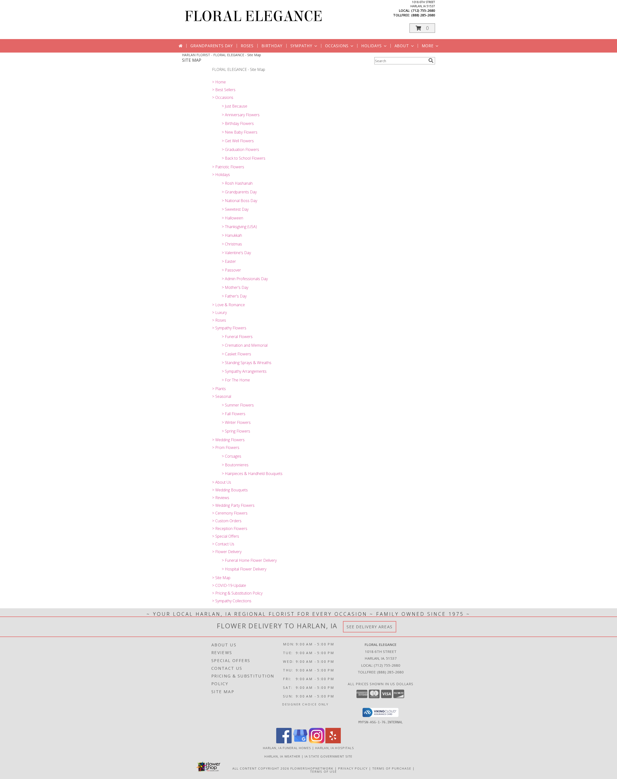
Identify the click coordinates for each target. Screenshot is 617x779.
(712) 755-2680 (423, 10)
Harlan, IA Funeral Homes (287, 748)
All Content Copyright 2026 (260, 768)
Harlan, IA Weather (282, 756)
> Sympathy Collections (231, 600)
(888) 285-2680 (423, 15)
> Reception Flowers (229, 528)
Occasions (337, 45)
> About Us (221, 482)
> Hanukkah (232, 235)
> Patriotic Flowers (228, 166)
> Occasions (222, 97)
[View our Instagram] (316, 742)
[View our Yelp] (333, 742)
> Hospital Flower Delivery (244, 569)
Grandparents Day (211, 45)
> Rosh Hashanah (237, 183)
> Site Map (221, 577)
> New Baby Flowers (239, 132)
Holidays (371, 45)
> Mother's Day (235, 287)
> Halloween (232, 218)
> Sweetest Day (235, 209)
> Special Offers (225, 536)
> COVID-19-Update (229, 585)
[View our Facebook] (284, 742)
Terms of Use (323, 771)
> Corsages (231, 456)
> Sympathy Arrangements (244, 371)
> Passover (231, 270)
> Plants (219, 388)
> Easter (229, 261)
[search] (431, 60)
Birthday (272, 45)
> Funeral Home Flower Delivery (249, 560)
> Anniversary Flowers (241, 114)
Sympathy (301, 45)
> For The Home (236, 380)
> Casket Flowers (236, 354)
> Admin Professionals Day (245, 278)
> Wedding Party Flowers (233, 505)
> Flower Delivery (226, 551)
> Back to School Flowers (243, 158)
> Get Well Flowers (238, 140)
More (428, 45)
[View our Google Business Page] (300, 742)
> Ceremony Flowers (230, 513)
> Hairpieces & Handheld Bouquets (252, 473)
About (402, 45)
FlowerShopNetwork (312, 768)
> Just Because (234, 106)
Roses (247, 45)
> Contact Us (223, 544)
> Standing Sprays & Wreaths (246, 362)
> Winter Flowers (236, 422)
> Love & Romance (228, 304)
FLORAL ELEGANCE (253, 16)
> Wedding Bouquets (230, 490)
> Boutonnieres (235, 464)
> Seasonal (221, 396)
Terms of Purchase (391, 768)
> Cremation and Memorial (245, 345)
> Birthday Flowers (238, 123)
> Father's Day (234, 296)
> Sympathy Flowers (229, 328)
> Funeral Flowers (237, 336)
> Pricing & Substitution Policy (237, 593)
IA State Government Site (329, 756)
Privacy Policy (353, 768)
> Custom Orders (226, 520)
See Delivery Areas (370, 627)
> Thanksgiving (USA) (239, 226)
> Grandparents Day (239, 192)
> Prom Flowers (225, 447)
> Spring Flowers (236, 431)
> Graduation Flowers (240, 149)
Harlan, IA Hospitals (334, 748)
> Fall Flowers (233, 413)
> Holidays (221, 174)
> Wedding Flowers (228, 439)
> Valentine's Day (236, 252)
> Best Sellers (223, 89)
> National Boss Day (239, 200)
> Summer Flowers (238, 405)
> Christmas (232, 244)
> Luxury (219, 312)
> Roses (219, 320)
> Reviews (220, 497)
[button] (422, 28)
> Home (219, 82)
